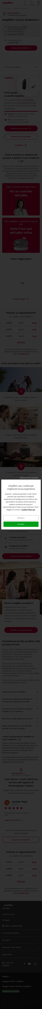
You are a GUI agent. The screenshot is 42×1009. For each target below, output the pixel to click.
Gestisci (20, 518)
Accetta (21, 524)
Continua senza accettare (29, 478)
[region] (21, 504)
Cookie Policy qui (28, 509)
